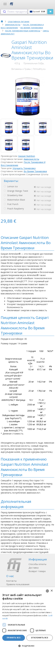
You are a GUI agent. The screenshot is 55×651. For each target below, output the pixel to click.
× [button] (51, 591)
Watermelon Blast (29, 200)
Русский (38, 11)
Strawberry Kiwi (29, 195)
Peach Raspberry (29, 209)
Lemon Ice (29, 186)
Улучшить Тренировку (24, 168)
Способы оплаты (37, 564)
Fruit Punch (29, 204)
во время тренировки (31, 27)
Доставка (33, 567)
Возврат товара (37, 571)
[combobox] (14, 11)
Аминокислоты (31, 159)
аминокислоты (12, 24)
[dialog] (27, 619)
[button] (27, 645)
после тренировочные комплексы (22, 30)
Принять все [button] (13, 637)
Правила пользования (17, 584)
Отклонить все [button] (39, 637)
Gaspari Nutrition (26, 156)
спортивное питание (18, 21)
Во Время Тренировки (35, 171)
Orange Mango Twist (29, 191)
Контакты (11, 580)
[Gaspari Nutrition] (6, 55)
